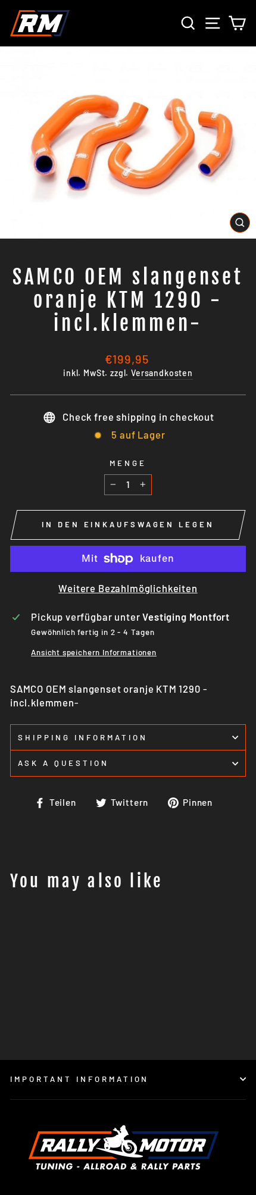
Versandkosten (162, 373)
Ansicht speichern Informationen (94, 652)
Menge (128, 463)
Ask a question (63, 763)
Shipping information (83, 737)
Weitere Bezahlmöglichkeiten (127, 588)
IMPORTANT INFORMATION (79, 1079)
